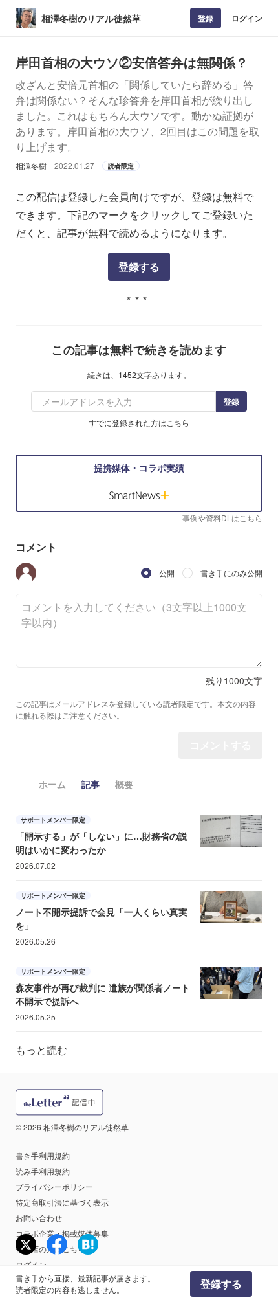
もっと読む (41, 1049)
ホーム (52, 784)
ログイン (246, 18)
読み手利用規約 (43, 1170)
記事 (90, 784)
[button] (26, 573)
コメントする (220, 744)
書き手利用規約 (43, 1155)
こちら (177, 422)
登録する (139, 266)
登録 (205, 18)
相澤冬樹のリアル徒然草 (91, 18)
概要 (124, 784)
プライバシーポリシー (54, 1186)
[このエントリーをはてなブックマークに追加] (88, 1244)
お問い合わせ (39, 1217)
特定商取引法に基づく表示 (62, 1201)
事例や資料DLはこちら (222, 517)
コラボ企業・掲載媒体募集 (62, 1233)
